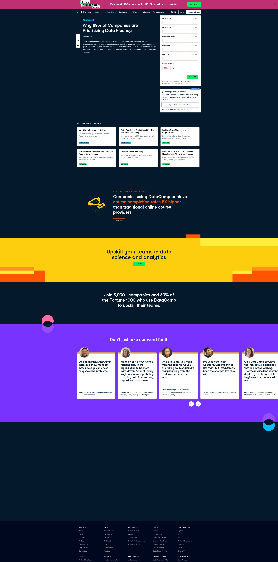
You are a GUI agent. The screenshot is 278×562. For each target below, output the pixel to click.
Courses (106, 537)
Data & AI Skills (133, 531)
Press (81, 534)
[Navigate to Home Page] (84, 12)
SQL (179, 537)
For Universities (158, 12)
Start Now (193, 4)
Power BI (181, 544)
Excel (180, 548)
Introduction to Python (111, 560)
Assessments (108, 548)
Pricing (130, 534)
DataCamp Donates (160, 551)
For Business (146, 12)
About (81, 531)
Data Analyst (182, 560)
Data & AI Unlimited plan (137, 541)
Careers (82, 537)
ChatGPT (181, 551)
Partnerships (83, 544)
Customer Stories (134, 544)
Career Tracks (109, 531)
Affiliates (82, 541)
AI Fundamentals (134, 560)
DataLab (107, 551)
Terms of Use (185, 81)
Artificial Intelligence (185, 541)
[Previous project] (191, 404)
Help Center (83, 548)
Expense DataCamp (160, 541)
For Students (157, 534)
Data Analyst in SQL (160, 560)
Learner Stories (158, 544)
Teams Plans (132, 537)
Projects (106, 544)
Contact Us (83, 551)
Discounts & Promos (160, 537)
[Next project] (198, 404)
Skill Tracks (108, 534)
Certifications (108, 541)
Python (180, 531)
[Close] (275, 4)
